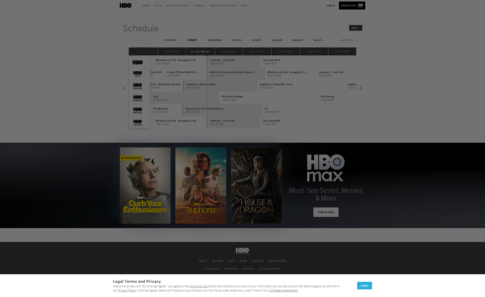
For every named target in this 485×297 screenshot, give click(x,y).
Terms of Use (199, 286)
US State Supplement (283, 290)
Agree (364, 285)
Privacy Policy (127, 290)
